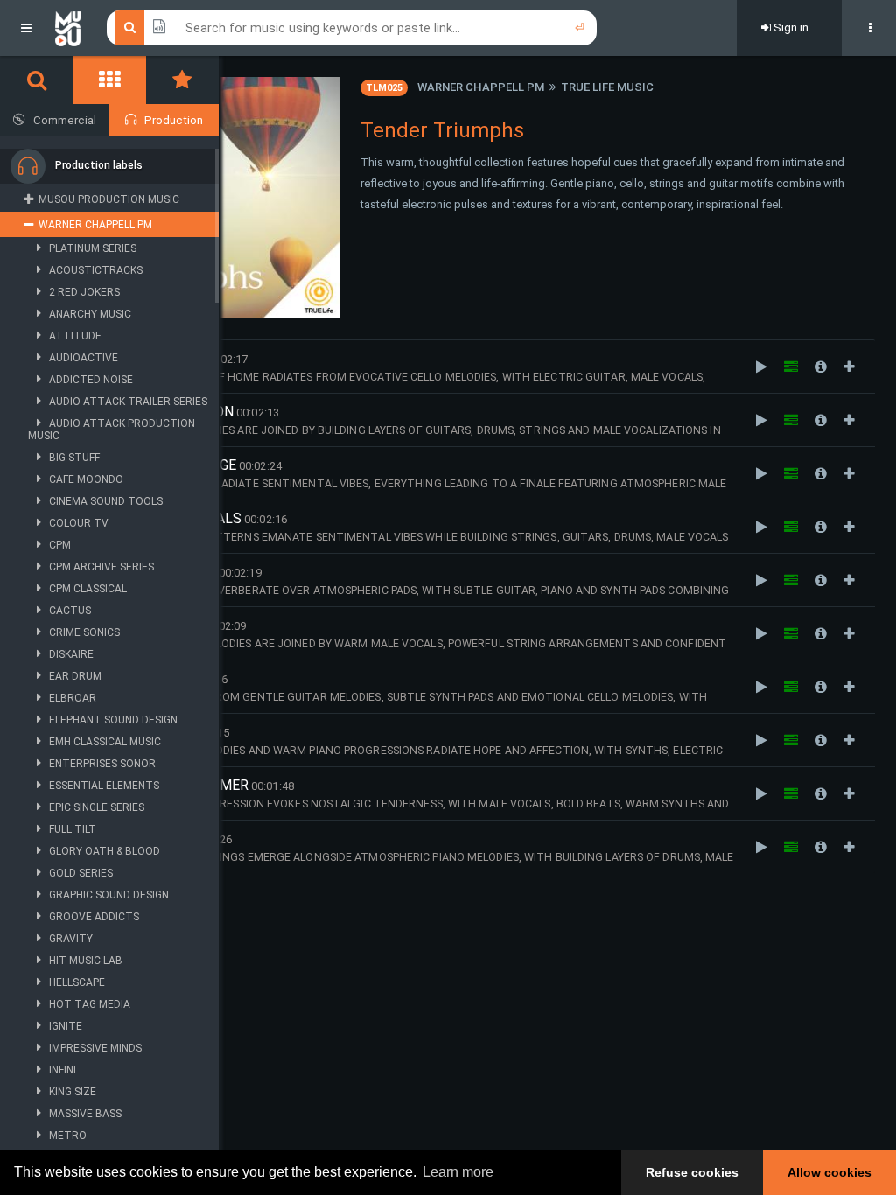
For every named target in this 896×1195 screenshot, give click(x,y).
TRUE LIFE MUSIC (607, 87)
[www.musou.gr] (67, 28)
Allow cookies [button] (830, 1172)
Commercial (64, 120)
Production (173, 120)
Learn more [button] (458, 1171)
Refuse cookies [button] (692, 1172)
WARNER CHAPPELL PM (480, 87)
